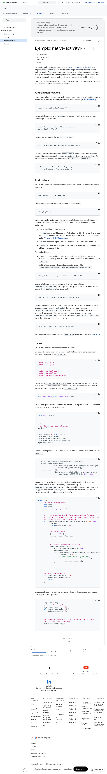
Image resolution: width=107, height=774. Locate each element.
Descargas (27, 13)
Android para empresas (35, 708)
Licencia (42, 764)
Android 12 (72, 719)
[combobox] (48, 2)
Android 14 (72, 712)
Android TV (60, 723)
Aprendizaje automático (47, 706)
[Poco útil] (98, 40)
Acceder (101, 2)
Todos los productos (38, 756)
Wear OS (59, 709)
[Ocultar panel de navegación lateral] (25, 770)
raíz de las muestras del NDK (80, 67)
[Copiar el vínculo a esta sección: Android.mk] (51, 180)
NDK (4, 8)
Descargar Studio (85, 724)
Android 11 (72, 722)
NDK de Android (86, 729)
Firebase (33, 750)
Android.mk (96, 334)
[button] (13, 30)
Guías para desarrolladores (86, 713)
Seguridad (34, 713)
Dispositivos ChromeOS (60, 713)
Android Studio (89, 2)
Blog (32, 723)
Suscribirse (80, 769)
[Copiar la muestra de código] (99, 105)
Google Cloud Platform (38, 753)
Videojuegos (47, 702)
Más (23, 2)
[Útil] (95, 40)
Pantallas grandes (59, 705)
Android (33, 704)
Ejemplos (40, 13)
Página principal (40, 40)
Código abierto (36, 716)
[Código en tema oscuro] (96, 105)
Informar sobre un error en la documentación (99, 711)
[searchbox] (14, 20)
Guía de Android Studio (87, 707)
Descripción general (10, 13)
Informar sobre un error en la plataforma (99, 704)
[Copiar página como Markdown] (89, 48)
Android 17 (72, 702)
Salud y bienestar (46, 711)
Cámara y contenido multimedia (47, 717)
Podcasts (34, 726)
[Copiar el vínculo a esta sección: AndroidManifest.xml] (62, 93)
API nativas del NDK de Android (55, 238)
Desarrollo (56, 40)
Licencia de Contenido (39, 652)
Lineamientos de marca (55, 764)
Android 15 (72, 709)
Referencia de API (86, 719)
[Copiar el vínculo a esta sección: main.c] (45, 343)
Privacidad (46, 722)
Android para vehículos (60, 718)
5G (44, 726)
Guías (52, 13)
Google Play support (98, 718)
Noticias (33, 719)
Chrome (33, 746)
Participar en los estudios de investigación (99, 724)
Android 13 (72, 716)
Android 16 (72, 706)
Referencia (64, 13)
